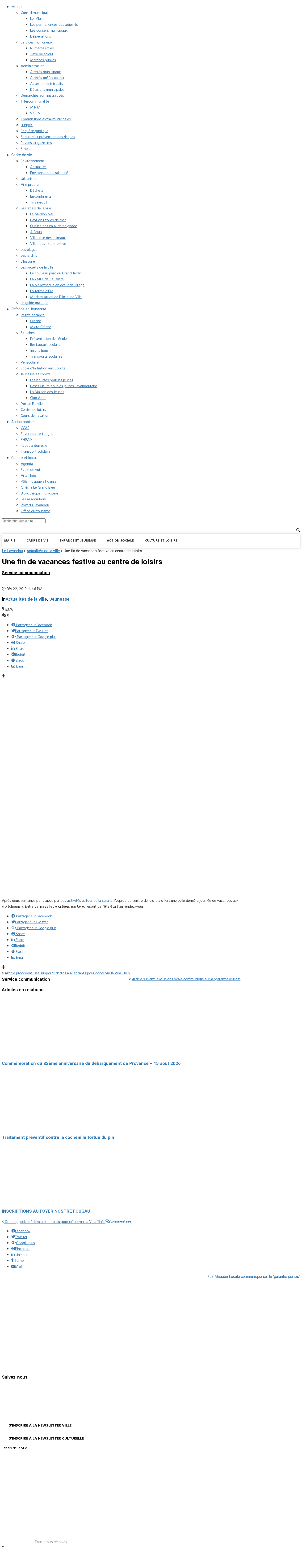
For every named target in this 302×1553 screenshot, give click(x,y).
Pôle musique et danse (39, 482)
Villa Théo (28, 476)
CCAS (25, 428)
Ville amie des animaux (48, 238)
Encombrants (40, 197)
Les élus (36, 19)
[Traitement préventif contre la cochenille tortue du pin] (121, 1100)
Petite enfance (33, 315)
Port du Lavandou (35, 505)
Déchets (36, 191)
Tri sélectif (38, 203)
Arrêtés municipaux (45, 72)
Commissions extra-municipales (46, 119)
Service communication (26, 572)
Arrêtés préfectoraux (47, 78)
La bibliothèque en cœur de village (57, 285)
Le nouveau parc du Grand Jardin (56, 273)
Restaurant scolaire (45, 345)
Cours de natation (35, 416)
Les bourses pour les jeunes (51, 380)
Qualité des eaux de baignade (53, 226)
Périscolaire (30, 363)
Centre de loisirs (33, 410)
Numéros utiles (42, 48)
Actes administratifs (46, 84)
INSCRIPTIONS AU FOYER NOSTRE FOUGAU (46, 1211)
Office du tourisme (35, 511)
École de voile (31, 470)
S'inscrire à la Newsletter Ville (40, 1426)
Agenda (27, 464)
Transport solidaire (35, 452)
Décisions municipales (47, 90)
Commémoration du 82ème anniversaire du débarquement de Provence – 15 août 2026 (91, 1063)
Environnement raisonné (49, 173)
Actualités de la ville (26, 599)
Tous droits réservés (51, 1542)
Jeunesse (59, 599)
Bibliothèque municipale (39, 493)
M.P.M (35, 107)
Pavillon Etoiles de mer (48, 220)
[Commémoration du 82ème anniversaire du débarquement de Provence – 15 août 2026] (121, 1026)
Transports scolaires (46, 357)
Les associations (34, 499)
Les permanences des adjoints (54, 25)
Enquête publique (34, 131)
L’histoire (28, 262)
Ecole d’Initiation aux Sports (43, 368)
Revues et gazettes (36, 143)
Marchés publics (43, 60)
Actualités (38, 167)
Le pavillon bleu (42, 214)
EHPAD (26, 440)
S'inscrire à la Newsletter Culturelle (46, 1439)
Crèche (35, 321)
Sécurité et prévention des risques (48, 137)
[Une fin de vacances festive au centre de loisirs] (143, 891)
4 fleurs (36, 232)
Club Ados (38, 398)
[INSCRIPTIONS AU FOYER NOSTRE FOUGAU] (121, 1174)
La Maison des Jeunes (47, 392)
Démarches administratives (42, 96)
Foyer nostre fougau (37, 434)
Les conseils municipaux (49, 31)
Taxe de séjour (41, 54)
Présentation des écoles (49, 339)
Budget (27, 125)
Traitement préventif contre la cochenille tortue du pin (58, 1137)
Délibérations (40, 37)
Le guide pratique (34, 303)
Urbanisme (29, 179)
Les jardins (29, 256)
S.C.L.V (35, 113)
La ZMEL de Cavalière (47, 279)
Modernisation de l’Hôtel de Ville (56, 297)
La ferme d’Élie (41, 291)
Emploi (26, 149)
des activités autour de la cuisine (86, 901)
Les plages (29, 250)
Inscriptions (39, 351)
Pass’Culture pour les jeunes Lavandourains (63, 386)
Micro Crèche (40, 327)
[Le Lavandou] (37, 553)
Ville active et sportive (48, 244)
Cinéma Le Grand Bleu (38, 488)
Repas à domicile (34, 446)
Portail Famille (32, 404)
